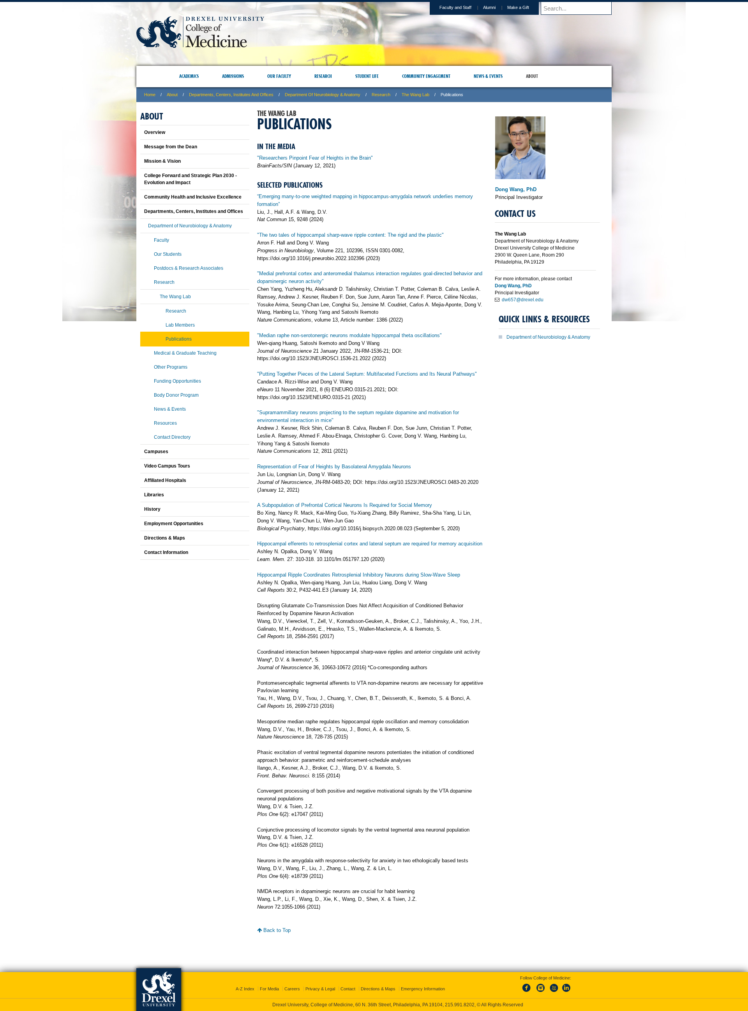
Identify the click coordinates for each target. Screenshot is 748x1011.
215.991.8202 (478, 997)
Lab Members (180, 325)
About (172, 94)
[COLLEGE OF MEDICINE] (200, 45)
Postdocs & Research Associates (188, 268)
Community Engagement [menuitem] (426, 76)
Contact (347, 981)
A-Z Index (245, 981)
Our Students (168, 254)
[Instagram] (541, 985)
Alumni (489, 7)
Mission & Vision (162, 161)
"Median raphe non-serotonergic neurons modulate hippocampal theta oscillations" (349, 335)
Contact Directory (172, 437)
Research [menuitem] (323, 76)
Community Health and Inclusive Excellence (193, 197)
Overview (154, 132)
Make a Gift (518, 7)
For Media (269, 981)
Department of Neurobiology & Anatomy (322, 94)
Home (149, 94)
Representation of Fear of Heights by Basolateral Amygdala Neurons (334, 466)
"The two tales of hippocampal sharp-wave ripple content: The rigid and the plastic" (350, 235)
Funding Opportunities (177, 381)
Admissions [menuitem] (233, 76)
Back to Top (276, 930)
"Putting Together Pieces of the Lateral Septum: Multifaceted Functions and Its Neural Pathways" (367, 374)
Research (381, 94)
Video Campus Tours (167, 466)
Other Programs (170, 367)
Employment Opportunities (173, 523)
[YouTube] (553, 985)
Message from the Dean (170, 146)
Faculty (161, 240)
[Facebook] (528, 985)
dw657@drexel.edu (522, 299)
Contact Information (166, 552)
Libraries (154, 495)
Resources (165, 423)
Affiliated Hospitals (165, 480)
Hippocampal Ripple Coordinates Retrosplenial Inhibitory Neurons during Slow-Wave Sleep (358, 575)
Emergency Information (423, 981)
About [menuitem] (532, 76)
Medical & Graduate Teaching (185, 353)
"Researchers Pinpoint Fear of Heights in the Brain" (315, 158)
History (152, 509)
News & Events (170, 409)
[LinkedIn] (566, 985)
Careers (292, 981)
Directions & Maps (164, 538)
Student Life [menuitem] (367, 76)
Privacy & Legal (320, 981)
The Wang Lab (415, 94)
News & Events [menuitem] (488, 76)
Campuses (156, 451)
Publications (179, 339)
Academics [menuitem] (189, 76)
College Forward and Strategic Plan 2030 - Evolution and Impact (190, 179)
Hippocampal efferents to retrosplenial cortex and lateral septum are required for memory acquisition (369, 544)
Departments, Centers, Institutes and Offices (231, 94)
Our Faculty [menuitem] (279, 76)
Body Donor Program (176, 395)
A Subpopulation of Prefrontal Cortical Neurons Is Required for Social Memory (344, 505)
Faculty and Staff (455, 7)
